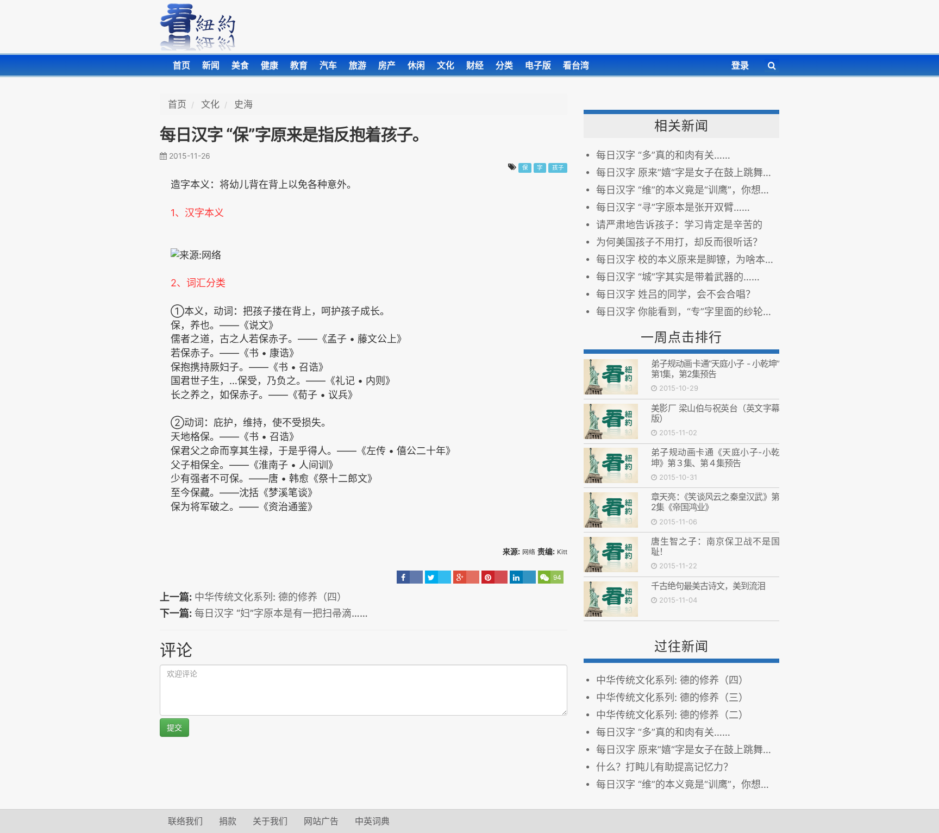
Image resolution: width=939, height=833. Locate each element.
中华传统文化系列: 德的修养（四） (271, 597)
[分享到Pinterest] (494, 577)
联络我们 (185, 821)
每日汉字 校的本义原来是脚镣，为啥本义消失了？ (687, 259)
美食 (240, 65)
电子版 (538, 65)
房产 (387, 65)
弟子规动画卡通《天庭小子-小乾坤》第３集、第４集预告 (715, 457)
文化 (445, 65)
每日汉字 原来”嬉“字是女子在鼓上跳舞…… (687, 172)
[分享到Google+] (466, 577)
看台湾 (576, 65)
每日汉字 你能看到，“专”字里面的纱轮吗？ (687, 311)
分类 (504, 65)
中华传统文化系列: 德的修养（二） (672, 715)
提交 (174, 727)
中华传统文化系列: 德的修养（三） (672, 697)
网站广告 (321, 821)
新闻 (211, 65)
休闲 (416, 65)
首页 (181, 65)
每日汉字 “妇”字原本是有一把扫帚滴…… (281, 613)
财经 (475, 65)
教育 (299, 65)
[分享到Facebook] (410, 577)
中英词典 (372, 821)
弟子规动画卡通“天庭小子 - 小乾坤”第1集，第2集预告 (715, 368)
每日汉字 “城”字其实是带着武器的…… (678, 277)
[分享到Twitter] (438, 577)
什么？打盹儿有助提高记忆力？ (664, 767)
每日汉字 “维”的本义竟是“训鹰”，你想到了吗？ (687, 190)
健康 (269, 65)
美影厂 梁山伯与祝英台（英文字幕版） (715, 413)
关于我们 (270, 821)
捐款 (227, 821)
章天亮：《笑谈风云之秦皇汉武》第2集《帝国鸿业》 (715, 501)
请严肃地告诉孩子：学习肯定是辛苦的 (679, 224)
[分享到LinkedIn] (523, 577)
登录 (740, 65)
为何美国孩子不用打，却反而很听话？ (679, 242)
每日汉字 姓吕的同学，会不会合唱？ (675, 294)
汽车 (328, 65)
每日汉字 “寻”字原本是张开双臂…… (673, 207)
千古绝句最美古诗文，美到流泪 (708, 585)
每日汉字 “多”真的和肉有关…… (663, 155)
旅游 (357, 65)
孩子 (558, 167)
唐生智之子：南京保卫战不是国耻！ (715, 546)
